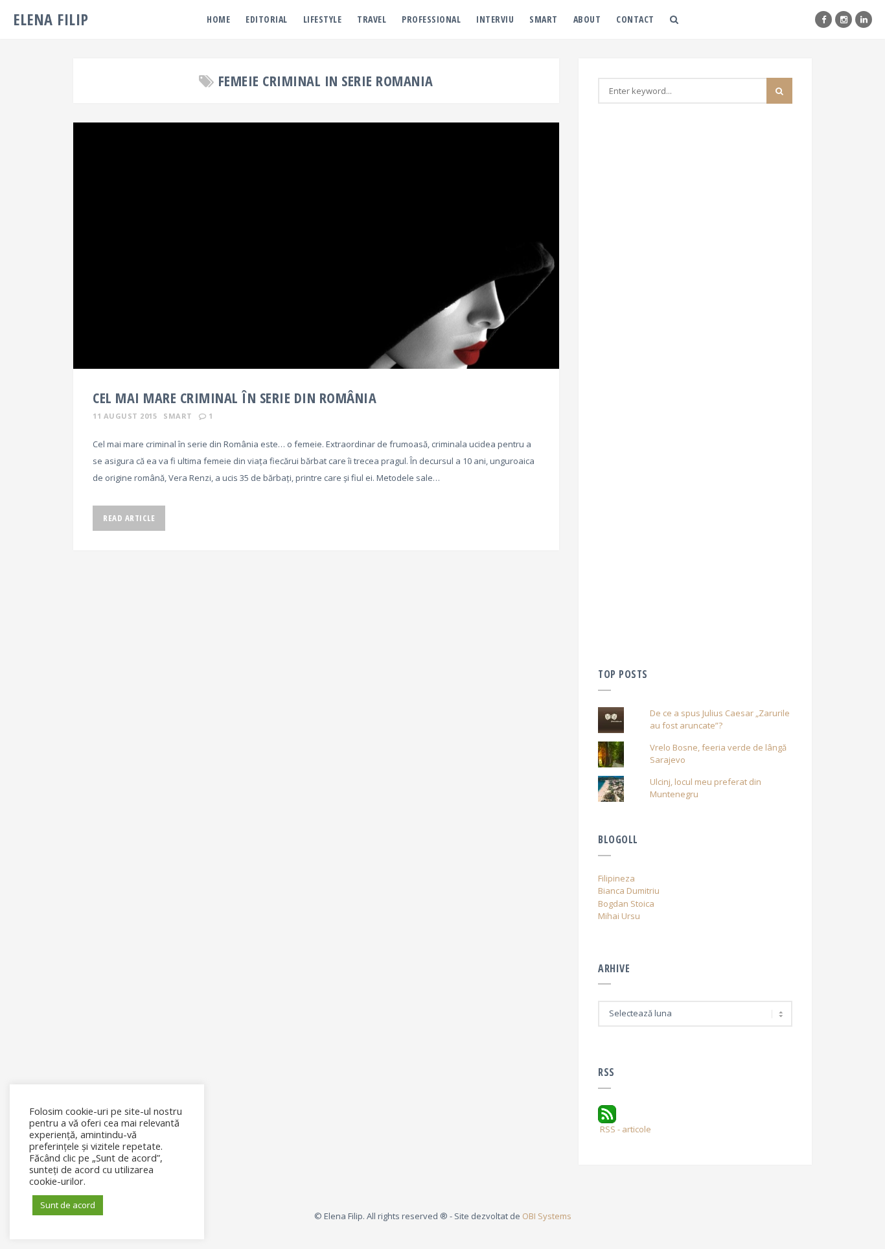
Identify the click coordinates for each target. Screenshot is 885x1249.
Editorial (267, 19)
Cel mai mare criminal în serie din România (234, 397)
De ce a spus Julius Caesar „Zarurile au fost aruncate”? (720, 719)
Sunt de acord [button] (67, 1205)
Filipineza (616, 878)
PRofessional (431, 19)
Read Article (129, 518)
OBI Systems (546, 1216)
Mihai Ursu (619, 916)
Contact (635, 19)
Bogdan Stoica (626, 903)
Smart (543, 19)
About (587, 19)
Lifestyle (322, 19)
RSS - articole (624, 1129)
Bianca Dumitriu (629, 890)
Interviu (495, 19)
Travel (371, 19)
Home (218, 19)
